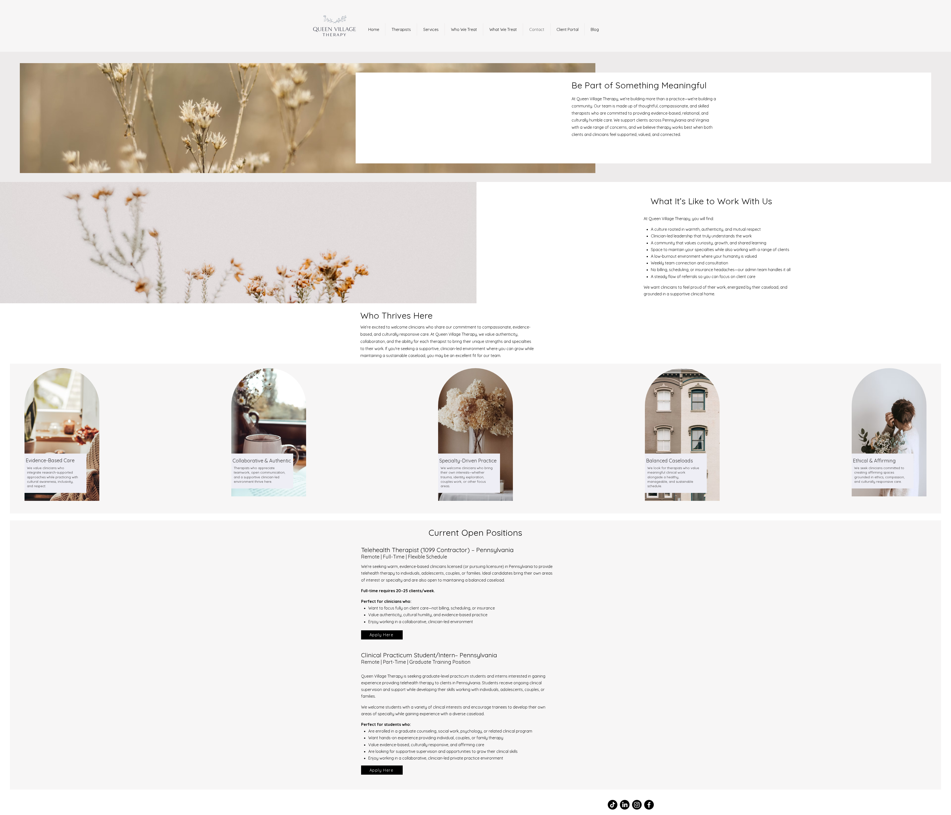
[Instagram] (637, 805)
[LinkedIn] (625, 805)
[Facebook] (649, 805)
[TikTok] (612, 805)
